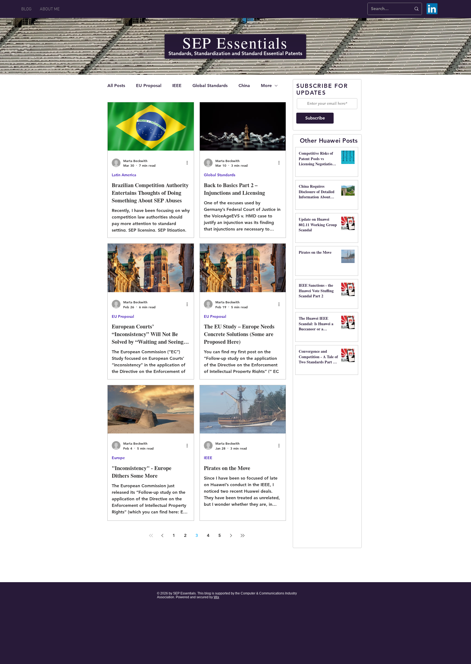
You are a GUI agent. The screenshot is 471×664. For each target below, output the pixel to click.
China (244, 85)
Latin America (124, 174)
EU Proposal (148, 85)
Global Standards (210, 85)
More (266, 85)
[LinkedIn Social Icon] (432, 8)
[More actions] (189, 163)
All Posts (116, 85)
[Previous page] (162, 535)
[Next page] (231, 535)
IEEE (177, 85)
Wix (216, 597)
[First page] (151, 535)
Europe (118, 457)
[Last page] (242, 535)
